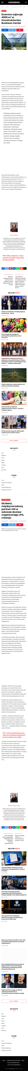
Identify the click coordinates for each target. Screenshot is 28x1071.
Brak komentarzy (14, 26)
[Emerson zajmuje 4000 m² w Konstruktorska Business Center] (14, 41)
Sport (2, 467)
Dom (2, 453)
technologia (6, 500)
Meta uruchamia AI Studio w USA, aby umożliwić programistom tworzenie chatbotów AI (13, 941)
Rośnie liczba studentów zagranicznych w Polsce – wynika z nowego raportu (12, 408)
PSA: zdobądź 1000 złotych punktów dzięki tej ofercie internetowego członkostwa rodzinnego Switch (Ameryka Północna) (12, 966)
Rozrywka (3, 470)
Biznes (3, 460)
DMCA (2, 485)
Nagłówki (3, 455)
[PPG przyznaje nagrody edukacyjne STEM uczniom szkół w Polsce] (14, 422)
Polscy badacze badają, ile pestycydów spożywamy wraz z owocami (11, 335)
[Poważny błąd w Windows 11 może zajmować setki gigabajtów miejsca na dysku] (14, 858)
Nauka (4, 11)
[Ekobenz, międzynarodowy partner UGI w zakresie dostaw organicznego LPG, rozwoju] (14, 536)
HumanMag (11, 1068)
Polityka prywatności (6, 489)
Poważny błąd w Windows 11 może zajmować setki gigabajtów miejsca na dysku (13, 869)
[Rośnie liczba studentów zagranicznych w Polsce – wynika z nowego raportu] (14, 398)
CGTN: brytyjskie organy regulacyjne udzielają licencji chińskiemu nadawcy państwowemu (7, 839)
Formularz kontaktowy (6, 482)
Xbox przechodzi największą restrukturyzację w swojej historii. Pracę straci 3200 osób (12, 917)
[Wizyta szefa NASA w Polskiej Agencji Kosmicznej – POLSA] (14, 303)
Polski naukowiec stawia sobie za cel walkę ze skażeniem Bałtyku (13, 385)
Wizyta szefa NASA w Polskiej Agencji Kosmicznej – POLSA (13, 312)
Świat (2, 458)
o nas (2, 480)
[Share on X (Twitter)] (12, 30)
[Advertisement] (14, 67)
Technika (3, 465)
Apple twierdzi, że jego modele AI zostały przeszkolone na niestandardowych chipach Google (12, 991)
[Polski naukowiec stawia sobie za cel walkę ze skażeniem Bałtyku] (14, 375)
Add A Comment (14, 440)
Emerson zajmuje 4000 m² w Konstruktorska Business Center (19, 838)
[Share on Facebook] (5, 30)
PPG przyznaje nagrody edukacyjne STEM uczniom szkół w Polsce (12, 432)
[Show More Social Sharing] (25, 30)
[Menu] (2, 2)
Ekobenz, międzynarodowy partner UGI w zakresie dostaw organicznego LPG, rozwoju (8, 280)
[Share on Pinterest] (19, 30)
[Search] (26, 2)
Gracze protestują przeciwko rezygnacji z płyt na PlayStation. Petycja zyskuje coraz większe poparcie (13, 893)
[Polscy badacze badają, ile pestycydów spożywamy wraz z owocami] (14, 325)
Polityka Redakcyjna (6, 487)
